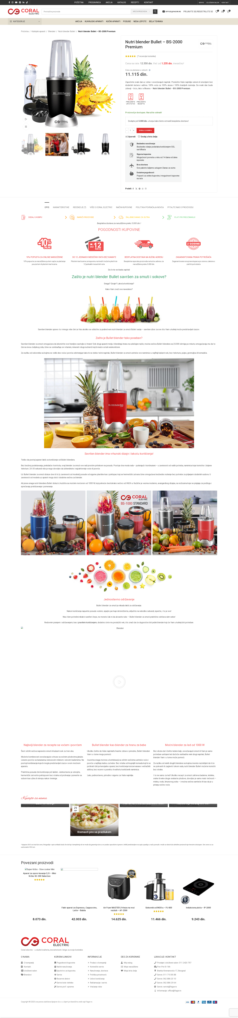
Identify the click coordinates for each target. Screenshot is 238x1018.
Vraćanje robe (96, 987)
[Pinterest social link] (20, 2)
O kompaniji (29, 963)
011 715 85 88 (169, 975)
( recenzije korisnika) (146, 56)
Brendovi (27, 975)
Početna (25, 31)
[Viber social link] (145, 188)
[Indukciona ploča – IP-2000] (198, 886)
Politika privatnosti (98, 975)
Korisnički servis (97, 967)
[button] (119, 682)
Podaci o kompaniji (98, 963)
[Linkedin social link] (23, 2)
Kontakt (27, 967)
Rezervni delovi (63, 979)
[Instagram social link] (12, 2)
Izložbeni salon (30, 971)
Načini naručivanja (64, 967)
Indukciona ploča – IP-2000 (198, 907)
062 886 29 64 (169, 983)
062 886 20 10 (169, 979)
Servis (59, 975)
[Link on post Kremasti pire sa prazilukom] (94, 820)
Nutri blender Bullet (66, 31)
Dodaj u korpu (145, 130)
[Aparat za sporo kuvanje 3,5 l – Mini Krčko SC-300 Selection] (39, 869)
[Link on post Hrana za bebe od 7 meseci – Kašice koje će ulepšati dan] (193, 805)
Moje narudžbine (131, 967)
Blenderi (51, 31)
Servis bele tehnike (65, 983)
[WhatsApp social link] (142, 188)
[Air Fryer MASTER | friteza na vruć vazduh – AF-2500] (119, 886)
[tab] (47, 206)
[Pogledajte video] (26, 119)
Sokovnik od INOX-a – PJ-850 (158, 907)
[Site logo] (23, 11)
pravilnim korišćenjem (87, 622)
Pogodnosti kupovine (66, 963)
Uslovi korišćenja (97, 979)
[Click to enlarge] (26, 126)
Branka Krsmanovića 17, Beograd (171, 971)
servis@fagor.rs (170, 987)
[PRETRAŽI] (155, 11)
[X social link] (136, 188)
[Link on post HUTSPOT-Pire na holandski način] (144, 805)
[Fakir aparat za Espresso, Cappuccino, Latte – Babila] (79, 886)
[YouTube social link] (16, 2)
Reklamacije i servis (98, 983)
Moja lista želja (130, 971)
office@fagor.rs (173, 11)
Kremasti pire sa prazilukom (94, 832)
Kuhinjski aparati (38, 31)
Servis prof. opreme (65, 987)
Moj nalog (128, 963)
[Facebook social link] (9, 2)
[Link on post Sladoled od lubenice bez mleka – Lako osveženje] (45, 805)
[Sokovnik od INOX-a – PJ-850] (158, 886)
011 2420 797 (185, 963)
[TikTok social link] (27, 2)
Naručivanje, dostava (99, 971)
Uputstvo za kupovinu (66, 971)
